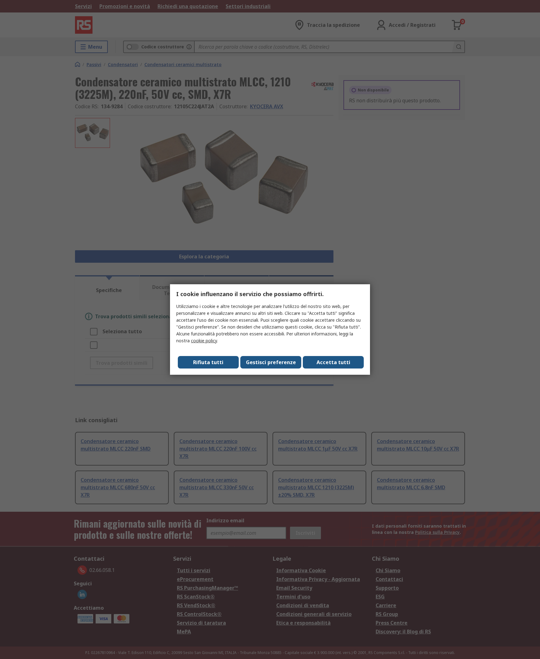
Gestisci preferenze (271, 362)
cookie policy (204, 341)
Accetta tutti (333, 362)
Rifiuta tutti (208, 362)
